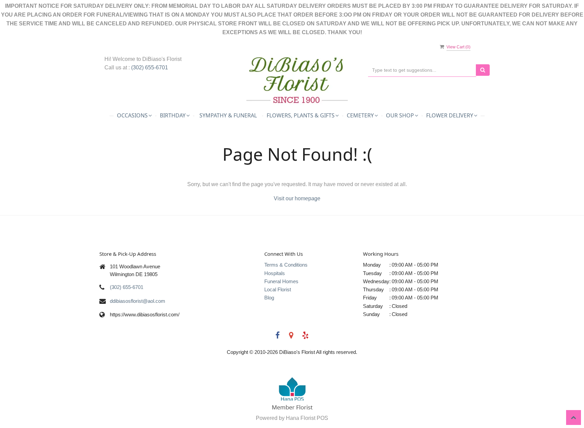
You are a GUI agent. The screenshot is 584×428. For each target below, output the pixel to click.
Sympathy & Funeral (228, 115)
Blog (269, 297)
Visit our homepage (297, 198)
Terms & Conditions (286, 265)
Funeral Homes (281, 281)
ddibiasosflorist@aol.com (137, 301)
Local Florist (277, 289)
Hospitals (274, 273)
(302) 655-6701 (149, 67)
